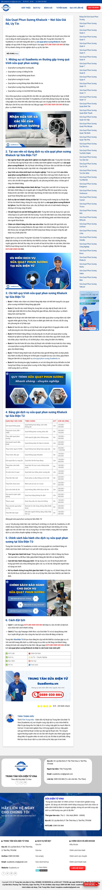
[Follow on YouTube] (25, 782)
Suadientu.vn (14, 868)
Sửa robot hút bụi (42, 862)
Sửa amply (39, 856)
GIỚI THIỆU (26, 8)
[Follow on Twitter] (7, 873)
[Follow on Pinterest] (11, 873)
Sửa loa (38, 850)
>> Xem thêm (42, 867)
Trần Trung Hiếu (28, 720)
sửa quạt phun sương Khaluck (48, 42)
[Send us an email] (21, 782)
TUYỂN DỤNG (61, 8)
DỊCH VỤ (36, 8)
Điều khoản (74, 845)
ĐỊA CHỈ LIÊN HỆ (76, 8)
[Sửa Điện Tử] (9, 7)
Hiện (16, 53)
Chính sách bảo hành (77, 850)
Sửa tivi (38, 845)
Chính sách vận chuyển (78, 856)
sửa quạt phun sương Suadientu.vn (46, 359)
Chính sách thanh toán (78, 862)
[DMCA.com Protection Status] (41, 870)
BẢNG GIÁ (48, 8)
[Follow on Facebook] (17, 782)
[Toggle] (37, 868)
